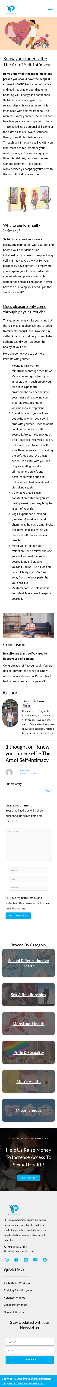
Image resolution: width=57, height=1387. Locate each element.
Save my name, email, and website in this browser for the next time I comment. (28, 903)
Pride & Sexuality (28, 1052)
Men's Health (28, 1081)
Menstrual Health (28, 1023)
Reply (47, 790)
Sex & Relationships (28, 994)
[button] (42, 9)
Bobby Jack (25, 770)
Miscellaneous (28, 1110)
